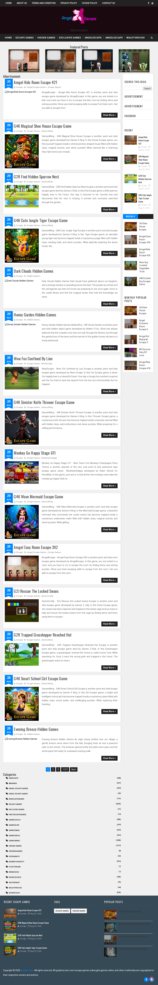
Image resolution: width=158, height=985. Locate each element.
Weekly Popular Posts (131, 217)
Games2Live (14, 825)
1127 (65, 769)
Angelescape (93, 37)
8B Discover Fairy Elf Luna (145, 352)
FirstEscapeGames (17, 815)
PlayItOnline (15, 867)
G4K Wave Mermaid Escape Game (38, 497)
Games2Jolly (47, 596)
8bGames (13, 783)
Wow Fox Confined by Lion (33, 358)
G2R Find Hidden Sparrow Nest (36, 177)
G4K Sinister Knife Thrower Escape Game (44, 402)
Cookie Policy (89, 3)
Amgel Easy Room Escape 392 (36, 547)
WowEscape (47, 364)
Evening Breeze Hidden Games (36, 729)
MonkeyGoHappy (49, 458)
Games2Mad (14, 830)
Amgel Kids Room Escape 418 (144, 365)
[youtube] (152, 3)
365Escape (13, 778)
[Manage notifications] (151, 979)
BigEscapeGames (16, 799)
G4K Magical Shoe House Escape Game (42, 126)
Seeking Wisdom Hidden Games (134, 924)
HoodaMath (14, 856)
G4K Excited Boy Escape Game (145, 281)
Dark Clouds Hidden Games (33, 271)
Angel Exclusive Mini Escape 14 (134, 936)
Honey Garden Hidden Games (35, 315)
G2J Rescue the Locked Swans (36, 591)
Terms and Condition (44, 3)
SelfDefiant (14, 883)
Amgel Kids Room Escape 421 (35, 82)
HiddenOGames (15, 851)
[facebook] (148, 3)
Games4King (47, 131)
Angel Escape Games (18, 794)
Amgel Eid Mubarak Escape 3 (144, 339)
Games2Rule (47, 182)
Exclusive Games (70, 37)
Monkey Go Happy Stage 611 (35, 453)
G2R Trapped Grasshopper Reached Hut (43, 635)
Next (73, 769)
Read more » (109, 115)
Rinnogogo (14, 872)
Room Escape (15, 877)
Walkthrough (136, 37)
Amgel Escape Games (36, 87)
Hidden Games (46, 37)
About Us (22, 3)
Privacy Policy (68, 3)
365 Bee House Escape (143, 226)
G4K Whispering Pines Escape (133, 949)
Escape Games (25, 37)
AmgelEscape (114, 37)
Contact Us (108, 3)
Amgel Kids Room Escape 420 (144, 252)
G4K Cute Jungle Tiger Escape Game (41, 220)
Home (9, 3)
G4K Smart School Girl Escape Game (40, 678)
